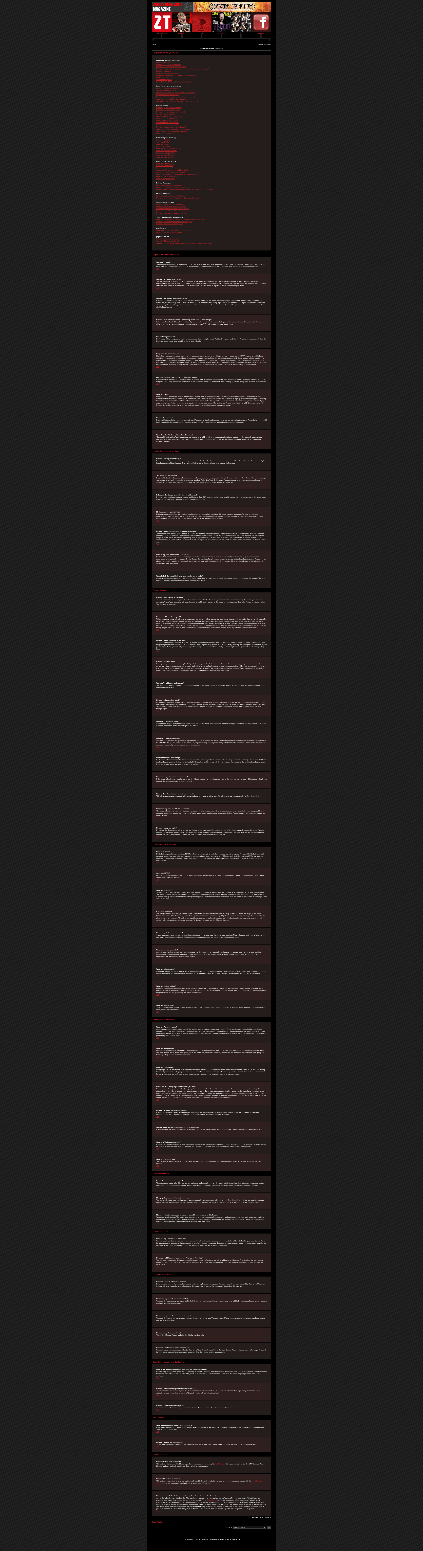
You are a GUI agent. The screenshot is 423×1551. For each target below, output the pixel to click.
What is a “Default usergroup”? (168, 176)
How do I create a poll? (165, 114)
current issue (221, 33)
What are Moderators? (164, 166)
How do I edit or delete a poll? (167, 118)
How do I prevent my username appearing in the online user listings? (182, 69)
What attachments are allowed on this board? (173, 230)
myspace (261, 33)
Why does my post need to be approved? (172, 131)
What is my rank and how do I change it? (172, 99)
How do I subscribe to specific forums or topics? (174, 222)
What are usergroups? (164, 168)
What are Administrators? (165, 163)
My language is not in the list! (167, 95)
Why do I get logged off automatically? (171, 67)
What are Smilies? (163, 144)
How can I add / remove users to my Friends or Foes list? (178, 198)
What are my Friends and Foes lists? (170, 196)
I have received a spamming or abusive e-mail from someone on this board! (185, 189)
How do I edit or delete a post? (168, 110)
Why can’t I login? (163, 62)
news (202, 33)
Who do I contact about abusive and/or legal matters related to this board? (184, 243)
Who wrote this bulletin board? (167, 239)
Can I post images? (163, 146)
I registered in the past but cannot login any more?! (175, 75)
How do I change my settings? (167, 88)
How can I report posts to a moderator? (171, 127)
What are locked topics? (165, 155)
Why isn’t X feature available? (167, 241)
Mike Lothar (209, 1539)
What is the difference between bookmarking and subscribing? (180, 219)
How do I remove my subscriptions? (169, 224)
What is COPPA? (162, 77)
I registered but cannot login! (167, 73)
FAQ (154, 44)
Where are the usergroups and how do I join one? (175, 170)
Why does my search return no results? (171, 206)
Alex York (237, 1539)
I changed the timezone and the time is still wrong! (175, 92)
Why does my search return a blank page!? (172, 209)
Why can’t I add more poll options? (169, 116)
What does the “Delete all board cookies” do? (173, 82)
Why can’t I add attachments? (167, 123)
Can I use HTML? (163, 142)
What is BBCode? (163, 140)
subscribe (181, 33)
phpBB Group (219, 1464)
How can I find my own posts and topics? (172, 213)
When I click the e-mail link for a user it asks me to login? (177, 101)
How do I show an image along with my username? (175, 97)
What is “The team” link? (165, 179)
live (241, 33)
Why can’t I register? (164, 80)
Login (260, 44)
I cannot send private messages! (168, 185)
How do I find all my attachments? (169, 232)
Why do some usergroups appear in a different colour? (177, 174)
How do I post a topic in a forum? (169, 108)
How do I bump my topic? (166, 133)
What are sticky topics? (165, 153)
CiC (223, 1539)
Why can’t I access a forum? (167, 120)
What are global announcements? (169, 148)
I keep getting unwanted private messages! (172, 187)
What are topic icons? (164, 157)
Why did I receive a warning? (167, 125)
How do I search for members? (168, 211)
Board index (157, 1522)
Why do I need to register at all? (168, 65)
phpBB (193, 1539)
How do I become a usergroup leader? (171, 172)
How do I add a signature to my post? (170, 112)
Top (157, 269)
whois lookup (211, 1500)
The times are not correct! (166, 90)
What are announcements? (166, 151)
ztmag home (162, 33)
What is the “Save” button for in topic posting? (173, 129)
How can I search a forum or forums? (170, 204)
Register (267, 44)
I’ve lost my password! (164, 71)
